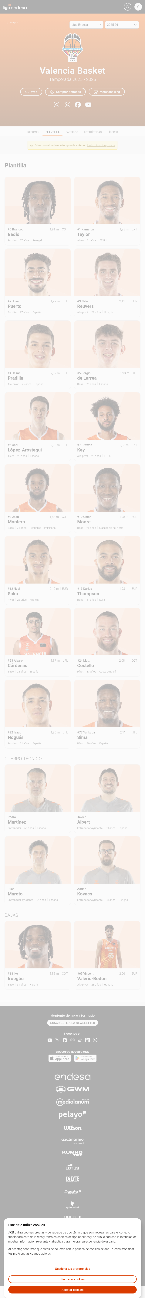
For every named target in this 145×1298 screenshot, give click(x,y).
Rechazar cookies (73, 1279)
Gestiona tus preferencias (72, 1269)
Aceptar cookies (72, 1290)
